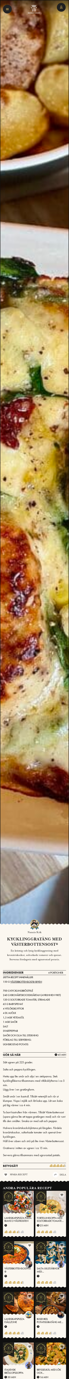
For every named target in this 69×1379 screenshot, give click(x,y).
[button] (7, 9)
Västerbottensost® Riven (26, 981)
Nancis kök (34, 932)
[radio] (51, 1166)
